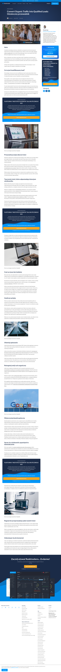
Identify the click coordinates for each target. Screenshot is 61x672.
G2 (19, 607)
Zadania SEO (24, 616)
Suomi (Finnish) (40, 648)
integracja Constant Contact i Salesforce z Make (17, 196)
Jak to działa (19, 3)
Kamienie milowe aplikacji (42, 617)
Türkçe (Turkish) (40, 637)
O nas (50, 608)
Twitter (12, 607)
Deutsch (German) (41, 623)
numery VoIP (27, 83)
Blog (27, 3)
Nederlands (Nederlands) (42, 631)
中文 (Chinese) (40, 639)
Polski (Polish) (40, 633)
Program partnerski (25, 626)
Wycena (24, 3)
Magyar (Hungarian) (41, 649)
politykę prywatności (14, 667)
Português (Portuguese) (42, 634)
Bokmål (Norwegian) (41, 663)
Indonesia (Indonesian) (41, 651)
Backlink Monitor (25, 614)
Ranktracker (6, 3)
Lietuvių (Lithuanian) (41, 652)
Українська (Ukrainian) (41, 660)
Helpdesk (39, 618)
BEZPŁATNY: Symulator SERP (27, 619)
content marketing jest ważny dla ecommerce (22, 447)
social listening (19, 189)
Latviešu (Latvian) (41, 654)
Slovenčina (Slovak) (41, 657)
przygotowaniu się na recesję (10, 167)
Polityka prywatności (41, 608)
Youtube (5, 607)
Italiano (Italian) (40, 628)
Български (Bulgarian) (41, 640)
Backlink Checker (24, 613)
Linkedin (16, 607)
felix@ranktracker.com (52, 617)
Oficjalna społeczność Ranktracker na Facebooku (9, 607)
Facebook (2, 607)
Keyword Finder (24, 608)
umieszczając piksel (18, 375)
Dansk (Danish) (40, 643)
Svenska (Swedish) (41, 636)
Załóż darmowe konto (21, 117)
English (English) (40, 622)
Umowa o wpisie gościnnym (26, 633)
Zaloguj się (48, 3)
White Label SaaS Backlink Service (27, 623)
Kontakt (50, 607)
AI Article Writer (24, 617)
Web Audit (23, 611)
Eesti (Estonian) (40, 646)
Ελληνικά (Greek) (40, 645)
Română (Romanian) (41, 655)
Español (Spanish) (41, 625)
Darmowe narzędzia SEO (26, 632)
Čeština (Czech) (40, 642)
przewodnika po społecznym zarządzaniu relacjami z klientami (16, 369)
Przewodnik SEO (24, 630)
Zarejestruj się (55, 3)
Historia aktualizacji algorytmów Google (28, 635)
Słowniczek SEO (24, 629)
